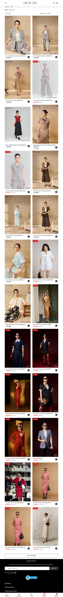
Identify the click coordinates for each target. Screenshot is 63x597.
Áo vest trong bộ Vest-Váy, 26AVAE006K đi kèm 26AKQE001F (44, 145)
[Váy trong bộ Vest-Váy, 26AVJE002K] (45, 170)
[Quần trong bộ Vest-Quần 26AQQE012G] (45, 35)
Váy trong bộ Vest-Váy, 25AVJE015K (42, 547)
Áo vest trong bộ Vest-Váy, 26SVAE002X (15, 369)
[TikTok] (12, 572)
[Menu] (5, 3)
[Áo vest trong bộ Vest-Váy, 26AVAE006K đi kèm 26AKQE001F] (45, 124)
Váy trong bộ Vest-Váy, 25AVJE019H (42, 502)
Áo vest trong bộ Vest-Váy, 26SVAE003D (43, 413)
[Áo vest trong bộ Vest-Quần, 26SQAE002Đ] (18, 437)
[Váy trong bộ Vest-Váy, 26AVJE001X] (18, 214)
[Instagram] (9, 572)
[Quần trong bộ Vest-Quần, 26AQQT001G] (45, 79)
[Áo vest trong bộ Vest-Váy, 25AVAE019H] (18, 526)
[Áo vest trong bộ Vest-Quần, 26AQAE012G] (18, 35)
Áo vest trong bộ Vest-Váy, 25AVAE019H (15, 547)
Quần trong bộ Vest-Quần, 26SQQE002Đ (15, 413)
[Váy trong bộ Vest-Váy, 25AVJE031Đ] (18, 481)
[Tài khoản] (57, 2)
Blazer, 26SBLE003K (38, 458)
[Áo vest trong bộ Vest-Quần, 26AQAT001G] (18, 170)
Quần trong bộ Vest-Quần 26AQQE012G (42, 56)
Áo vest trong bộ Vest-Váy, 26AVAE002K (43, 235)
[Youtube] (15, 572)
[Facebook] (6, 572)
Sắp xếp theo (45, 13)
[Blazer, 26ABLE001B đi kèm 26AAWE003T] (18, 303)
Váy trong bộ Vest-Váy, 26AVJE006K (14, 100)
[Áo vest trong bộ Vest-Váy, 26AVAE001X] (18, 259)
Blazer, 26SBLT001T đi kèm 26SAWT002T (43, 280)
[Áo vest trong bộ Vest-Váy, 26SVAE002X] (18, 348)
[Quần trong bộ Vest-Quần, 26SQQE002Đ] (18, 392)
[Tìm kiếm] (54, 2)
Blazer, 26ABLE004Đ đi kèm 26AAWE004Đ (16, 145)
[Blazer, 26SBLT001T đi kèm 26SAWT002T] (45, 259)
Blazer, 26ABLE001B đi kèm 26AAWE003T (16, 324)
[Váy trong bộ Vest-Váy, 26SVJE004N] (45, 303)
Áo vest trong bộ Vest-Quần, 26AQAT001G (16, 190)
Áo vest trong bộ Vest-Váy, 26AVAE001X (15, 280)
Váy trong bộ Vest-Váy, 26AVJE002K (42, 190)
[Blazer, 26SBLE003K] (45, 437)
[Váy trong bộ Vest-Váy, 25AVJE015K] (45, 526)
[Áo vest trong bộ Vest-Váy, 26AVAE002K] (45, 214)
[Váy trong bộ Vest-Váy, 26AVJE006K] (18, 79)
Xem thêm (31, 555)
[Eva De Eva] (30, 3)
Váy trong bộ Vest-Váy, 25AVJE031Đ (14, 502)
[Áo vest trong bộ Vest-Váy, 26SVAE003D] (45, 392)
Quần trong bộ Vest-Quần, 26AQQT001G (43, 100)
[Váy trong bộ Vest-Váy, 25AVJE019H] (45, 481)
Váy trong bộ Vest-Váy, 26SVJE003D (42, 369)
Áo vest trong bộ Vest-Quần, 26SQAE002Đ (16, 458)
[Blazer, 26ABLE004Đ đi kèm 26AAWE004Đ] (18, 124)
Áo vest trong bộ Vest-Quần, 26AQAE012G (16, 56)
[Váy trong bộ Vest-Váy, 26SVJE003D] (45, 348)
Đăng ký (53, 568)
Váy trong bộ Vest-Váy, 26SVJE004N (42, 324)
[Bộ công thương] (31, 577)
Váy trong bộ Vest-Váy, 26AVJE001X (14, 235)
